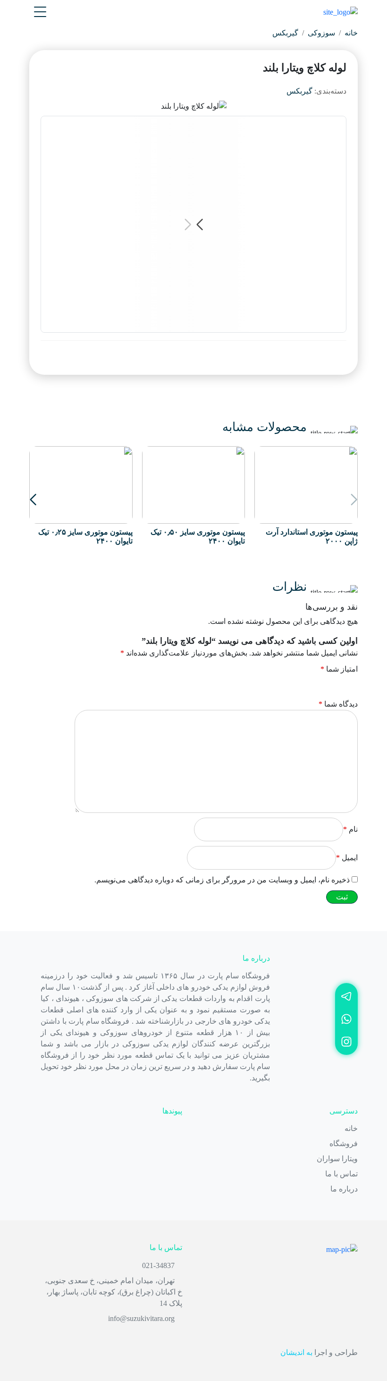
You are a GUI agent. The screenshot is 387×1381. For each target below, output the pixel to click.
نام (350, 829)
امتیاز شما (339, 669)
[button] (33, 499)
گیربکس (285, 33)
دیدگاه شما (338, 704)
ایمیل (347, 858)
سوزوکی (321, 33)
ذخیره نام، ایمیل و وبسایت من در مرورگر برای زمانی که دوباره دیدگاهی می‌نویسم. (222, 880)
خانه (351, 33)
